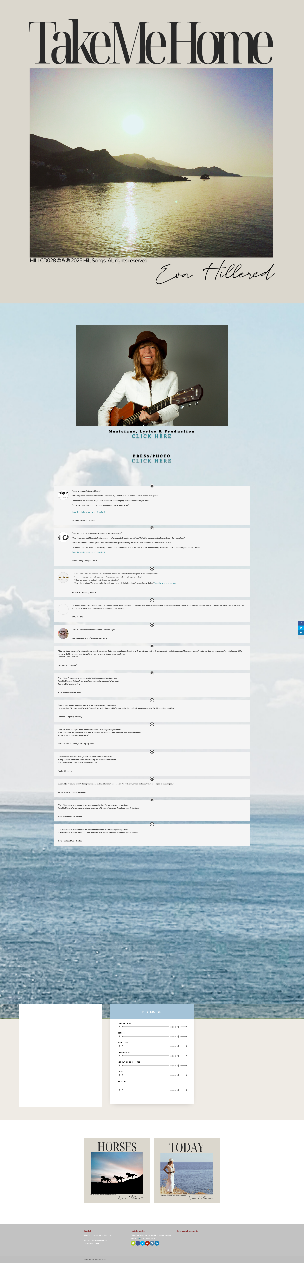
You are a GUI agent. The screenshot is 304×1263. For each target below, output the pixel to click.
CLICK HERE (152, 436)
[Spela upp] (119, 1026)
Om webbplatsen (101, 1259)
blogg (139, 1238)
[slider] (183, 1027)
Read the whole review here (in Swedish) (88, 512)
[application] (152, 1026)
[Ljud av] (178, 1027)
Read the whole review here (165, 583)
